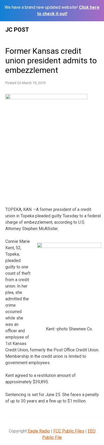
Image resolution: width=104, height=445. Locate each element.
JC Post (17, 29)
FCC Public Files (68, 431)
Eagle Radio (39, 431)
